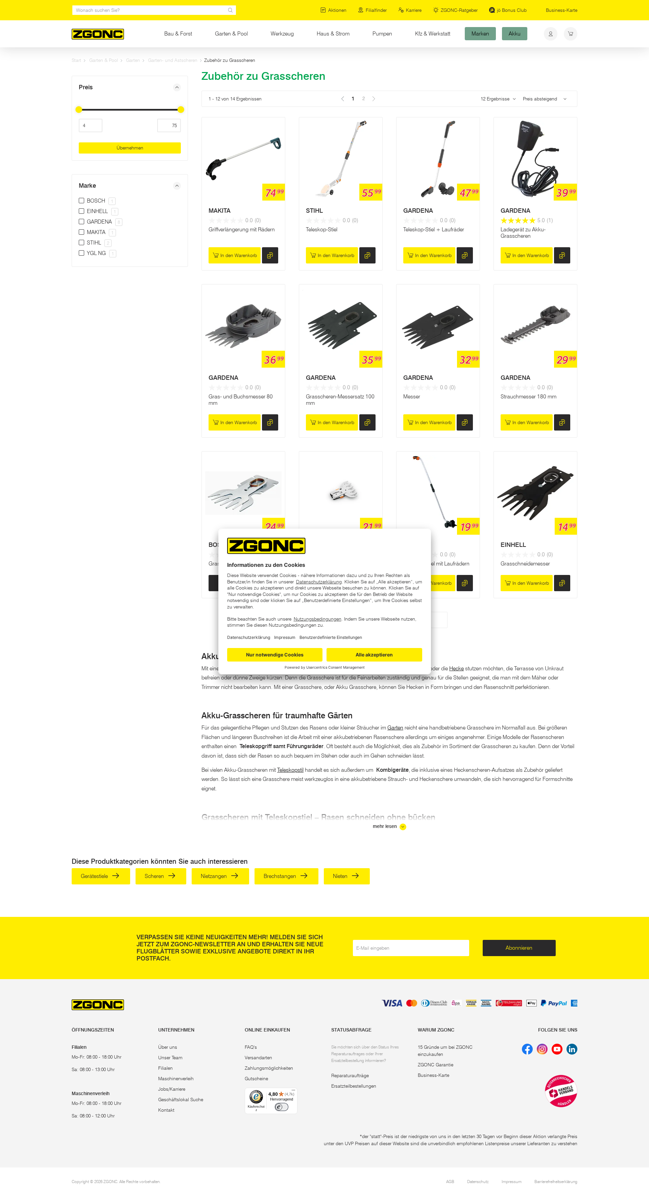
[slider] (78, 109)
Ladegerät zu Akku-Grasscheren (523, 232)
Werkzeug (282, 33)
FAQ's (251, 1047)
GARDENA (418, 210)
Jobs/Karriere (171, 1089)
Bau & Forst (178, 33)
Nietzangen (214, 876)
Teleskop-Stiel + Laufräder (433, 229)
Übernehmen (130, 148)
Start (76, 60)
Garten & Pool (231, 33)
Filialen (165, 1068)
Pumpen (382, 33)
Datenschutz (478, 1181)
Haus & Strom (333, 33)
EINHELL (513, 545)
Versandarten (258, 1057)
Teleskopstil (290, 770)
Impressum (512, 1181)
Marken (480, 33)
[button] (130, 87)
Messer (411, 396)
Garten (133, 60)
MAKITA (220, 210)
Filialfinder (376, 10)
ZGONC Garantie (435, 1064)
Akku (515, 33)
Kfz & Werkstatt (432, 33)
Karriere (414, 10)
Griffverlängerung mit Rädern (242, 229)
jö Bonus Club (512, 10)
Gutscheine (256, 1078)
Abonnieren (519, 948)
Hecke (456, 668)
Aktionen (337, 10)
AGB (450, 1181)
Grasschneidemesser (525, 563)
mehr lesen (385, 826)
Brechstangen (280, 876)
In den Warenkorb (238, 255)
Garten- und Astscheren (172, 60)
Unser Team (170, 1057)
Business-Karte (561, 10)
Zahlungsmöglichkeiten (269, 1068)
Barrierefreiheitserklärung (555, 1181)
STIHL (314, 210)
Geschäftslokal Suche (180, 1099)
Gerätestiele (95, 876)
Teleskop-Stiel (321, 229)
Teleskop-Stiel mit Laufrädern (436, 563)
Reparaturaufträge (350, 1075)
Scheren (155, 876)
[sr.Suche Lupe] (230, 10)
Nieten (341, 876)
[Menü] (293, 1092)
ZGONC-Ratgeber (459, 10)
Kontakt (166, 1110)
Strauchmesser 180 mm (528, 396)
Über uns (167, 1047)
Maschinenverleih (176, 1078)
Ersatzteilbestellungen (353, 1086)
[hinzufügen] (270, 255)
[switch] (281, 1107)
